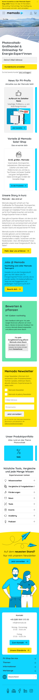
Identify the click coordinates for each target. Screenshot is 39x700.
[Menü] (3, 13)
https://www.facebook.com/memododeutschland (19, 690)
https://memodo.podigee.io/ (7, 690)
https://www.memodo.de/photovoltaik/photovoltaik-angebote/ (18, 448)
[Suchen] (34, 19)
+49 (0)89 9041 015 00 (19, 619)
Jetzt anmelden (18, 561)
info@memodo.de (19, 623)
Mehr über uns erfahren (15, 251)
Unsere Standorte (18, 650)
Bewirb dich (12, 289)
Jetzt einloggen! (25, 72)
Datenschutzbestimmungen (14, 423)
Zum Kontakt (18, 642)
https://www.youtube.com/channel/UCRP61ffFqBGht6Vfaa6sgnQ (13, 690)
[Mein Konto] (31, 13)
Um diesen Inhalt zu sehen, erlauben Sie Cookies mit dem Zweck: (18, 347)
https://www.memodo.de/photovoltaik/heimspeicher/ (18, 150)
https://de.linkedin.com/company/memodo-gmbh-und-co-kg (25, 690)
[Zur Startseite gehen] (15, 13)
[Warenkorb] (35, 13)
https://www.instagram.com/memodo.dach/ (31, 690)
